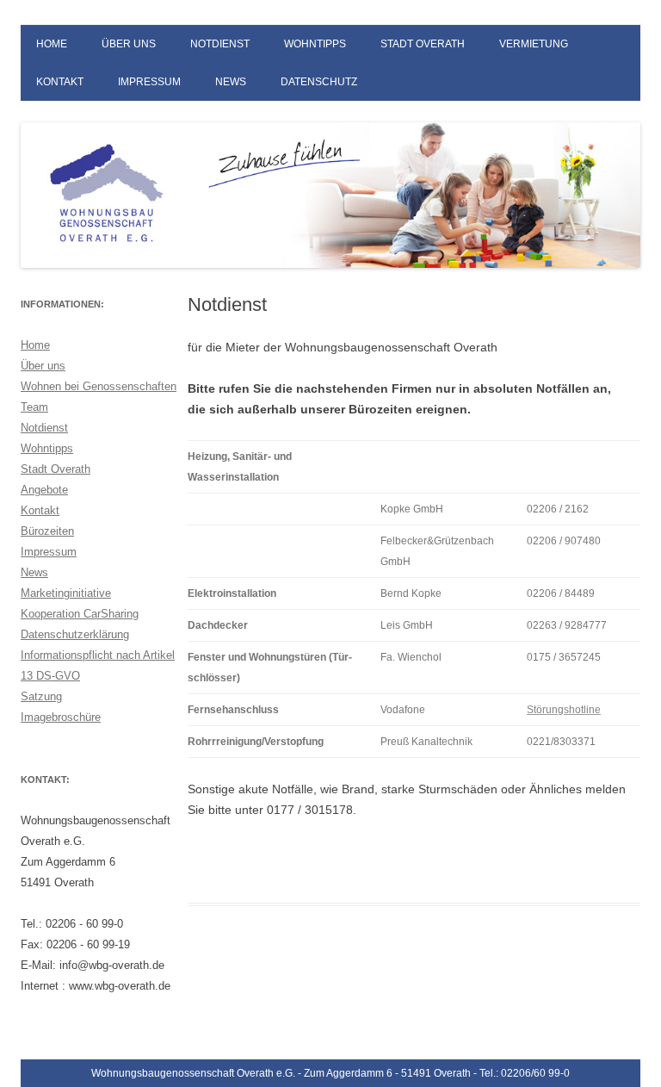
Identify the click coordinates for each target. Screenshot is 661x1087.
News (230, 82)
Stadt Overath (422, 44)
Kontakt (59, 82)
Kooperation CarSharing (80, 613)
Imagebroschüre (61, 717)
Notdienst (220, 44)
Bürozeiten (47, 531)
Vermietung (533, 44)
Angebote (44, 489)
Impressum (149, 82)
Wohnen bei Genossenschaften (98, 386)
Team (34, 407)
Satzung (41, 696)
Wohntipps (315, 44)
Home (51, 44)
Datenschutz (319, 82)
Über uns (129, 44)
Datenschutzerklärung (75, 634)
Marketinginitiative (66, 593)
